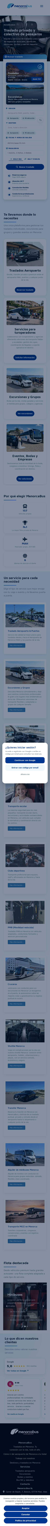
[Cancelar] (47, 1510)
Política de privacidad (25, 1520)
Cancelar (25, 1514)
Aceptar (25, 1508)
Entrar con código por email (25, 767)
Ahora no (25, 774)
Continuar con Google (25, 760)
